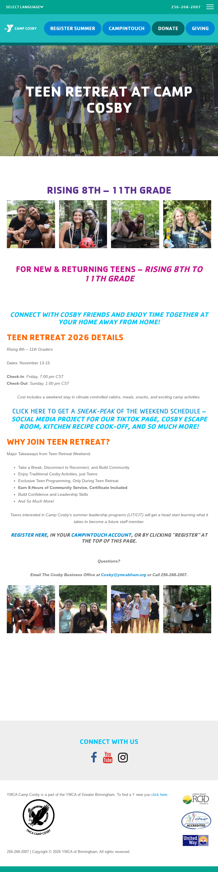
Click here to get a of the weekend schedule (106, 411)
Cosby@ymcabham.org (123, 574)
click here (159, 794)
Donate (168, 28)
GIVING (200, 28)
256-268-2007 (186, 7)
